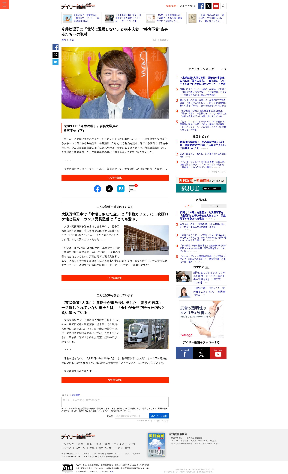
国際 (107, 444)
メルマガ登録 (187, 6)
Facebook (184, 350)
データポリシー (90, 457)
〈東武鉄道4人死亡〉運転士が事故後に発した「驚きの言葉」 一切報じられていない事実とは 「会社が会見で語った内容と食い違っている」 (203, 113)
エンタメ (119, 444)
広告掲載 (86, 454)
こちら (111, 471)
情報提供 (171, 6)
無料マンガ (105, 448)
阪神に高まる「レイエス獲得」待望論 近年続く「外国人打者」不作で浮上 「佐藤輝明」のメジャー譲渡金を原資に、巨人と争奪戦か (203, 92)
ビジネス (67, 448)
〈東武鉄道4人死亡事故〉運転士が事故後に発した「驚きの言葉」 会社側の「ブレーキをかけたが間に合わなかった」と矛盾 (203, 80)
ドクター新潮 (122, 448)
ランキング (68, 444)
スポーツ (81, 448)
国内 (64, 40)
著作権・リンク (114, 454)
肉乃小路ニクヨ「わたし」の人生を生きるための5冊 (203, 155)
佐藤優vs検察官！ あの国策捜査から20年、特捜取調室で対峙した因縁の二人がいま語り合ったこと (203, 145)
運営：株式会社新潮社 (109, 457)
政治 (71, 40)
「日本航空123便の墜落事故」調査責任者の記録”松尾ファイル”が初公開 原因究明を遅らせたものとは (203, 248)
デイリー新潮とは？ (70, 454)
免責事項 (136, 454)
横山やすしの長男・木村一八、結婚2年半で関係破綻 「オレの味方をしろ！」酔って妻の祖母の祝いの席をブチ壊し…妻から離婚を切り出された (203, 103)
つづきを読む (115, 177)
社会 (89, 444)
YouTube (218, 350)
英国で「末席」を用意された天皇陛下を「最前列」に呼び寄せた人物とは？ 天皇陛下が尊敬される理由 (203, 215)
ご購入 (126, 454)
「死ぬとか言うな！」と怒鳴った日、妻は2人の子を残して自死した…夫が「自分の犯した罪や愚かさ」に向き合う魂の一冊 (203, 237)
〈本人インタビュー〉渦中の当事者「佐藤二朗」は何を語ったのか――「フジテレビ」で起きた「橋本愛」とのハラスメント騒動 (203, 164)
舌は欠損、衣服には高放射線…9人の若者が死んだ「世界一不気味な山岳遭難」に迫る (202, 227)
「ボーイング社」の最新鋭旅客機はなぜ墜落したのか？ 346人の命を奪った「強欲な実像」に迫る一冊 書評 (203, 259)
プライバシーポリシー (71, 457)
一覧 (224, 69)
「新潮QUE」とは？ (218, 172)
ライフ (132, 444)
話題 (80, 444)
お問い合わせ (98, 454)
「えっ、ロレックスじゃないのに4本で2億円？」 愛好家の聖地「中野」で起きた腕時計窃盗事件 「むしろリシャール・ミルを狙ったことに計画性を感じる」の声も (203, 125)
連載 (92, 448)
